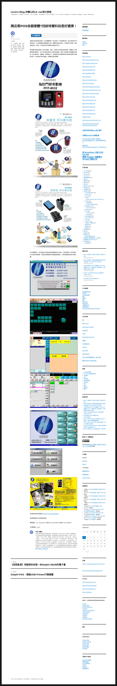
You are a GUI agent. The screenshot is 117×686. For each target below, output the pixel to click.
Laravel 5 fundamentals (88, 610)
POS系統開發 (88, 216)
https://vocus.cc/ (86, 56)
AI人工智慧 (86, 171)
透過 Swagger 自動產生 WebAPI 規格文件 (92, 158)
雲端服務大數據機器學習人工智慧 (91, 238)
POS (12, 43)
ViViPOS (84, 293)
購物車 (85, 389)
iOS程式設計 (88, 206)
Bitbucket (84, 43)
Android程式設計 (89, 192)
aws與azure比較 (86, 117)
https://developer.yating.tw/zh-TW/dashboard (94, 147)
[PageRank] (94, 324)
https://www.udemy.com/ (89, 589)
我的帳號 (86, 382)
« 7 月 (87, 552)
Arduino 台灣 (85, 643)
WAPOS (84, 665)
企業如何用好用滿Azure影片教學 (91, 130)
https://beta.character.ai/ (88, 107)
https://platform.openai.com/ (89, 63)
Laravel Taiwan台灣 (87, 618)
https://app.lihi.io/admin (88, 73)
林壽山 (12, 36)
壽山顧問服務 (85, 30)
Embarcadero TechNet (88, 327)
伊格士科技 (85, 303)
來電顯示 (16, 43)
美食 (85, 231)
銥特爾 (83, 298)
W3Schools (85, 350)
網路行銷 (86, 229)
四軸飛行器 (86, 181)
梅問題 (83, 340)
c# (85, 197)
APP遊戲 (88, 202)
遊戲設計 (87, 228)
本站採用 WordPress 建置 (37, 679)
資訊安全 (87, 226)
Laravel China (85, 605)
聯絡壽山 (86, 387)
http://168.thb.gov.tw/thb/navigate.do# (92, 570)
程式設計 (86, 191)
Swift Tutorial (89, 207)
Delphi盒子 (85, 330)
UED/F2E (87, 221)
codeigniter (85, 613)
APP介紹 (86, 172)
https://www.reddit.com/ (88, 103)
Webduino (85, 648)
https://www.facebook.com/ (89, 80)
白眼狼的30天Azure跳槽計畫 (90, 135)
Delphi (86, 201)
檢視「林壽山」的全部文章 (41, 548)
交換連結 (86, 375)
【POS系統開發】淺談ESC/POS (98, 489)
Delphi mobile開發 (90, 204)
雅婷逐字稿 (85, 145)
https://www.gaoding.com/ (89, 100)
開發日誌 (86, 234)
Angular (87, 194)
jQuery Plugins (86, 354)
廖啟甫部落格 (85, 474)
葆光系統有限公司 (86, 291)
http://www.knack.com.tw (89, 582)
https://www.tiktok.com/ (88, 110)
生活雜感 (13, 41)
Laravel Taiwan (86, 612)
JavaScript (87, 209)
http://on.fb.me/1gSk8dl (50, 513)
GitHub (84, 41)
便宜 (20, 43)
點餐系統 (15, 51)
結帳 (85, 384)
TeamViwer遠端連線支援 (90, 373)
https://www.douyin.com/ (89, 113)
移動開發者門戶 (86, 471)
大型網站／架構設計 (89, 223)
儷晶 (83, 296)
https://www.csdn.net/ (88, 83)
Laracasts (84, 608)
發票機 (15, 48)
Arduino (86, 174)
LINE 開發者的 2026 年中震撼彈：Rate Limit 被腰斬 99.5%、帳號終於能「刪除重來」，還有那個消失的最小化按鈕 (94, 267)
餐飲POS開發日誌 (89, 236)
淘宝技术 (86, 187)
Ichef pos (84, 666)
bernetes (86, 176)
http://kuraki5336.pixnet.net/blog (91, 308)
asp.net (87, 196)
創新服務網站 (87, 177)
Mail (83, 45)
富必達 (14, 45)
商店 (85, 377)
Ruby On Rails (88, 218)
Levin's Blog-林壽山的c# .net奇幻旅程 (31, 12)
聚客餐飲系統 (85, 668)
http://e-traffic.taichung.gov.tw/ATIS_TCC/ (93, 564)
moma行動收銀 (86, 663)
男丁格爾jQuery (86, 344)
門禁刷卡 (16, 50)
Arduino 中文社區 (86, 641)
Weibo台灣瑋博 (86, 295)
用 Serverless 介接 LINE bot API (92, 153)
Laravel (88, 214)
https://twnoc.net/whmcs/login (90, 93)
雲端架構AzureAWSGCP (89, 239)
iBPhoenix (85, 301)
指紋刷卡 (19, 45)
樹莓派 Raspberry (88, 186)
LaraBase (84, 615)
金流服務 (87, 243)
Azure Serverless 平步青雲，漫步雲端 (91, 138)
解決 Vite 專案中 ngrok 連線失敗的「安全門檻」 (95, 429)
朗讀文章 (36, 35)
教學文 (85, 182)
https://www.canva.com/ (88, 96)
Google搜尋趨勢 (87, 372)
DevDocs (84, 347)
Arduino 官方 (85, 645)
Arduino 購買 (85, 647)
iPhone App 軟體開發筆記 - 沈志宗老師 (91, 357)
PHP (86, 211)
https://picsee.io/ (86, 76)
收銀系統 (15, 46)
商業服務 (86, 378)
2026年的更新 (87, 417)
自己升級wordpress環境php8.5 (91, 278)
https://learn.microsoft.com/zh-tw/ (91, 120)
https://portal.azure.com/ (88, 66)
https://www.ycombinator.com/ (90, 60)
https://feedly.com (87, 592)
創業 (85, 179)
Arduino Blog (85, 640)
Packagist (84, 617)
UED (86, 219)
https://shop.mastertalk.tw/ (89, 585)
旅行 (85, 184)
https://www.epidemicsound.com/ (91, 86)
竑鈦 (83, 300)
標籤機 (19, 46)
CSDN (83, 333)
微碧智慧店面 (85, 661)
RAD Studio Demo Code (88, 337)
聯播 (85, 385)
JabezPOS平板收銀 (86, 660)
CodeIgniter (89, 212)
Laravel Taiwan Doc (87, 607)
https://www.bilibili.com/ (88, 70)
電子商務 (86, 241)
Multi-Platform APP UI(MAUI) (94, 199)
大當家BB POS (85, 305)
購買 (19, 48)
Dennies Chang (86, 477)
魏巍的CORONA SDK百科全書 (89, 360)
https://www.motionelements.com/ (91, 90)
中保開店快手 (85, 306)
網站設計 (87, 224)
